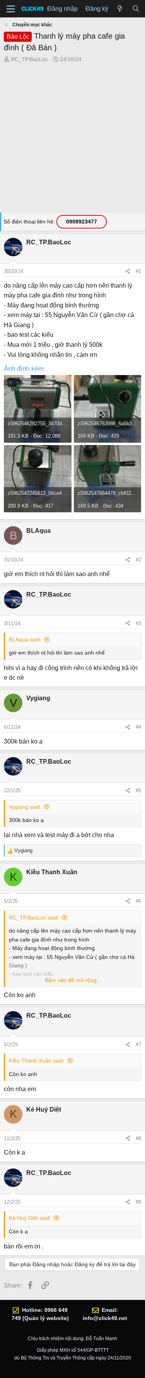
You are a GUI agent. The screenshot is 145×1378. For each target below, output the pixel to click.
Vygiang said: (25, 807)
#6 (138, 901)
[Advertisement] (72, 139)
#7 (138, 1044)
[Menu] (11, 9)
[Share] (128, 271)
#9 (138, 1202)
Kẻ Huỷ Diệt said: (30, 1218)
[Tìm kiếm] (135, 9)
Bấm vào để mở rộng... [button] (73, 980)
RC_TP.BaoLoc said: (34, 917)
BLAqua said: (25, 639)
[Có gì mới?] (120, 9)
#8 (138, 1138)
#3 (138, 623)
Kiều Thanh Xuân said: (37, 1060)
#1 (138, 271)
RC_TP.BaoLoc (29, 59)
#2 (138, 560)
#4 (138, 727)
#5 (138, 790)
